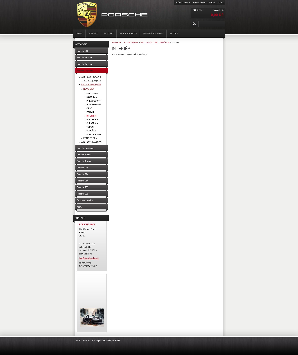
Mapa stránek (200, 2)
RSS (213, 2)
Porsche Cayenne (131, 42)
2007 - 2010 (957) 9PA (148, 42)
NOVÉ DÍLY (164, 42)
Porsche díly (116, 42)
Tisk (222, 2)
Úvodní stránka (184, 2)
